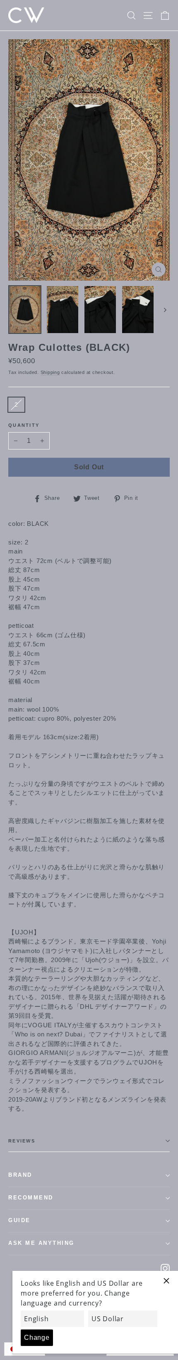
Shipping (50, 372)
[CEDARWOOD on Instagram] (165, 1268)
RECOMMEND (30, 1198)
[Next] (164, 309)
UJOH (24, 932)
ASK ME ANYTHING (41, 1243)
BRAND (20, 1175)
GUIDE (19, 1220)
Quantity (23, 425)
